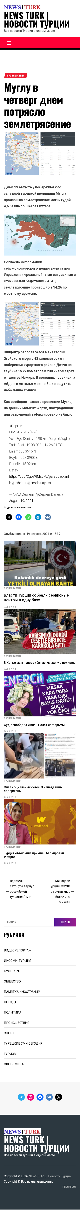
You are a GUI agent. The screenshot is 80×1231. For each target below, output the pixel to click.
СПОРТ (9, 1033)
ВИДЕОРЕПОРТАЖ (17, 950)
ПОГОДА (10, 1002)
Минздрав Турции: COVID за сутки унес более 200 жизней (59, 891)
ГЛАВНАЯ (69, 1187)
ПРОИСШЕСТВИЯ (15, 75)
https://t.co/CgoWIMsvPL (28, 476)
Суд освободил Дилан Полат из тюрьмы (34, 725)
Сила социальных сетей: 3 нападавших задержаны (33, 789)
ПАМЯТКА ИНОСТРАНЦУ (22, 992)
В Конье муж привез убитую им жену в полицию (40, 662)
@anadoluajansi (39, 483)
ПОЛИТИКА (12, 1012)
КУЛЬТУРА (12, 971)
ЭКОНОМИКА (14, 1064)
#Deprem (16, 426)
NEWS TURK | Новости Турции (37, 19)
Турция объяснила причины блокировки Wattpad (34, 855)
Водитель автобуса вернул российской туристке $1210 (22, 889)
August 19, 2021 (21, 501)
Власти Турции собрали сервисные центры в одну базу (36, 597)
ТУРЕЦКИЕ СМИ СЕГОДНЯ (23, 1043)
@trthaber (19, 483)
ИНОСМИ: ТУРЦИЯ (17, 961)
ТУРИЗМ (10, 1054)
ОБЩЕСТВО (12, 981)
